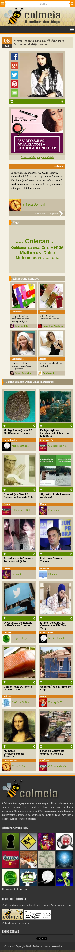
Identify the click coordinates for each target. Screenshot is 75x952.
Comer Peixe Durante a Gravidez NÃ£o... (18, 688)
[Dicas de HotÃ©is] (64, 849)
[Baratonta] (46, 849)
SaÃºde (7, 696)
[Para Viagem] (28, 849)
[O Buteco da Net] (10, 867)
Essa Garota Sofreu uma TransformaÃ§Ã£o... (18, 560)
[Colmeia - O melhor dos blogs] (13, 24)
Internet (8, 632)
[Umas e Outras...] (46, 867)
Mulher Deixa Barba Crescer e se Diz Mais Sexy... (53, 625)
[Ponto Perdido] (10, 849)
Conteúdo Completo (46, 213)
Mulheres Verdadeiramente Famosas (14, 753)
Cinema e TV (46, 440)
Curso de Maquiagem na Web (37, 157)
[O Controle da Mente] (64, 867)
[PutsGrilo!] (64, 885)
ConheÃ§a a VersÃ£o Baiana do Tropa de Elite (18, 496)
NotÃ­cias (44, 568)
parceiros (24, 889)
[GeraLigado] (28, 885)
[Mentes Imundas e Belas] (46, 885)
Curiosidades (10, 440)
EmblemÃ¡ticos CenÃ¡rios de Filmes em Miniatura (54, 433)
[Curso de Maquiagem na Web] (37, 152)
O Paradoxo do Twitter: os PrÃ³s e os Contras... (18, 624)
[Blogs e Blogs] (10, 885)
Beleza (7, 568)
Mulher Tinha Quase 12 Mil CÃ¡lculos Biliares (18, 432)
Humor (7, 504)
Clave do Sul (34, 205)
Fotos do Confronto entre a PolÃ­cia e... (52, 752)
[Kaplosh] (28, 867)
